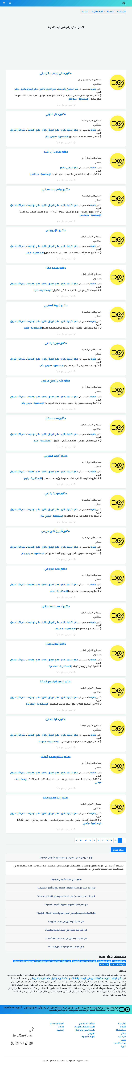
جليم (36, 290)
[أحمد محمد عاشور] (117, 616)
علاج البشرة (66, 961)
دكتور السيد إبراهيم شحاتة (55, 681)
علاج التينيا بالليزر (47, 89)
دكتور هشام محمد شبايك (56, 756)
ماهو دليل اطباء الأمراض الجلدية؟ (66, 879)
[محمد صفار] (117, 277)
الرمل (28, 253)
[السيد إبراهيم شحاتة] (117, 691)
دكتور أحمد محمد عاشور (56, 606)
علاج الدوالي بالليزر (69, 167)
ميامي (98, 782)
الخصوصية (70, 1060)
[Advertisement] (66, 51)
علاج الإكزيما (33, 130)
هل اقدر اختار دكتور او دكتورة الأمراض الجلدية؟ (66, 904)
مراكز (123, 1033)
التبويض (91, 1033)
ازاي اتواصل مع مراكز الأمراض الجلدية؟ (66, 947)
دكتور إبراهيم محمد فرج (56, 189)
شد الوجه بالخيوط (41, 978)
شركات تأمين (120, 1043)
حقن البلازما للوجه (113, 978)
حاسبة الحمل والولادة (85, 1030)
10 (81, 840)
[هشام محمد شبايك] (117, 766)
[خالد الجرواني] (117, 578)
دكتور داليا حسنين (55, 719)
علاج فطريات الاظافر (117, 964)
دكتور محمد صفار (56, 267)
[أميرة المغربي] (117, 315)
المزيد (98, 92)
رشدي (86, 823)
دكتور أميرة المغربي (56, 305)
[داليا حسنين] (117, 729)
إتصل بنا (60, 1030)
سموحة (42, 741)
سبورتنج (73, 99)
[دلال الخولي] (117, 124)
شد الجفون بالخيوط (68, 89)
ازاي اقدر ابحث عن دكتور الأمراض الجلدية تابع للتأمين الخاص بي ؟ (66, 888)
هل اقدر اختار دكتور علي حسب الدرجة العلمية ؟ (66, 930)
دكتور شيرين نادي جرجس (55, 380)
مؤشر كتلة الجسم (87, 1023)
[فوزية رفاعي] (117, 352)
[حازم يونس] (117, 240)
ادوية (123, 1046)
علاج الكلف (56, 961)
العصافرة (53, 666)
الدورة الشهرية (88, 1036)
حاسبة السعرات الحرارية (85, 1027)
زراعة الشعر (104, 964)
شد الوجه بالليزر (59, 978)
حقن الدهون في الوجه (91, 978)
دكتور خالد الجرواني (55, 568)
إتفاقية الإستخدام (57, 1060)
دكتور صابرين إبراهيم (55, 151)
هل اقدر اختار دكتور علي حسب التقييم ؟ (66, 921)
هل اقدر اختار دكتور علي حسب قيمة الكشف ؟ (66, 938)
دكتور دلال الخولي (56, 114)
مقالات (61, 1027)
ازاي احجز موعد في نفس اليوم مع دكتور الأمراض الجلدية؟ (66, 857)
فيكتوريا (34, 174)
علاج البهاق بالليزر (29, 89)
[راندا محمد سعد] (117, 807)
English (45, 1060)
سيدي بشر (51, 136)
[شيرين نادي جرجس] (117, 390)
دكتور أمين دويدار (56, 643)
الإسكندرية (83, 99)
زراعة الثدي (73, 978)
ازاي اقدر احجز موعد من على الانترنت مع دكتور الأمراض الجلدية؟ (66, 896)
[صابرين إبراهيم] (117, 161)
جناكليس (84, 215)
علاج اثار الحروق (18, 130)
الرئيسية (122, 1023)
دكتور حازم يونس (56, 230)
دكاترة (123, 1027)
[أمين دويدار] (117, 653)
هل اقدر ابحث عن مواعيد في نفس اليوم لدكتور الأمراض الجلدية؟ (66, 913)
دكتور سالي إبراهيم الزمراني (55, 73)
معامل (123, 1040)
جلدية (93, 89)
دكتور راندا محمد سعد (55, 797)
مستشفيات (121, 1030)
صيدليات (122, 1036)
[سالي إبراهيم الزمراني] (117, 83)
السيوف (59, 629)
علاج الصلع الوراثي (43, 961)
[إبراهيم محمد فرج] (117, 199)
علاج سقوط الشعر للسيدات (24, 961)
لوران (52, 591)
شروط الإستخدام (57, 1023)
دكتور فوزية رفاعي (56, 343)
